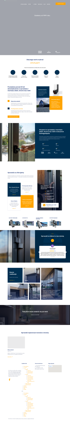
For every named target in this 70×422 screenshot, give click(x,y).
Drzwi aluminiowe (30, 376)
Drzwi (26, 374)
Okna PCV (29, 370)
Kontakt (48, 4)
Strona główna (24, 4)
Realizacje (40, 4)
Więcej (13, 194)
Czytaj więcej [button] (51, 256)
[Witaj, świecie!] (16, 342)
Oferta (29, 4)
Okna (26, 369)
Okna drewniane (30, 373)
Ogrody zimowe (28, 384)
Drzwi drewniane (30, 378)
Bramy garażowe (28, 383)
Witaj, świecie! (11, 349)
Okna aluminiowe (30, 371)
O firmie (35, 4)
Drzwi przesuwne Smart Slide (30, 380)
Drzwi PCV (29, 375)
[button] (65, 252)
